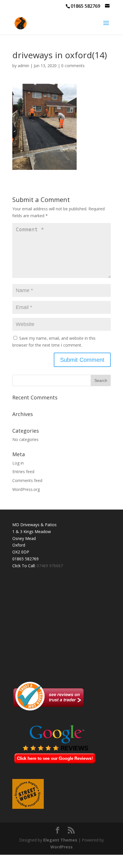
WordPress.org (26, 489)
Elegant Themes (60, 840)
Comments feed (27, 480)
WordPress (61, 847)
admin (23, 65)
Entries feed (23, 471)
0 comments (73, 65)
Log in (18, 463)
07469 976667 (50, 565)
